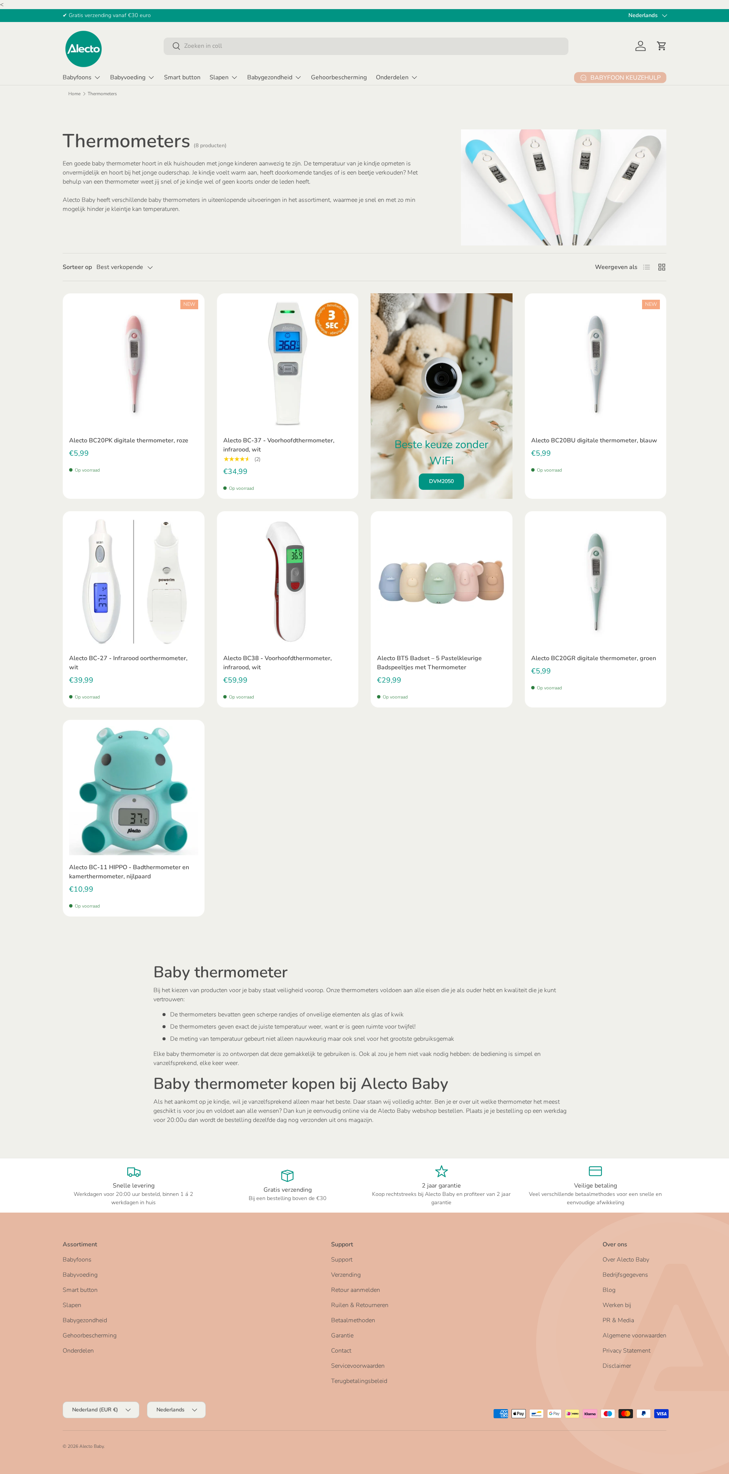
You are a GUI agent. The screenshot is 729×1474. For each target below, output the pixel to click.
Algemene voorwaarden (634, 1335)
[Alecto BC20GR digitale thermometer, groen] (595, 582)
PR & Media (618, 1320)
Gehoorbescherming (339, 77)
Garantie (342, 1335)
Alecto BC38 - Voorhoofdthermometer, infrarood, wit (277, 663)
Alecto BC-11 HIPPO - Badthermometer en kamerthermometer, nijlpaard (129, 872)
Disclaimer (617, 1366)
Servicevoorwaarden (358, 1366)
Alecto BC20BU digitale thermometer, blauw (594, 440)
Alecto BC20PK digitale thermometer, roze (128, 440)
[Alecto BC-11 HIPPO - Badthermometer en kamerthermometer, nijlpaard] (133, 790)
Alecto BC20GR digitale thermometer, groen (593, 658)
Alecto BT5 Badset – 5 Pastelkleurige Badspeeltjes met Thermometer (429, 663)
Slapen (219, 77)
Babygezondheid (269, 77)
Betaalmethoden (353, 1320)
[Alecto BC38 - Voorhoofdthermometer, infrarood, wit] (287, 582)
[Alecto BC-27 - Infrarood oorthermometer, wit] (133, 582)
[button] (661, 46)
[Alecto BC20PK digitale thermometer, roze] (133, 364)
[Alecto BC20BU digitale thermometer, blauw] (595, 364)
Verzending (346, 1275)
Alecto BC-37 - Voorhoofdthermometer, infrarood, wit (279, 445)
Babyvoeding (127, 77)
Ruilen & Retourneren (359, 1305)
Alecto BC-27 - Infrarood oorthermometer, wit (128, 663)
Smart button (182, 77)
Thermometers (102, 93)
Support (341, 1259)
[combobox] (366, 46)
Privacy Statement (626, 1351)
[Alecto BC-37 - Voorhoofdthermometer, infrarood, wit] (287, 364)
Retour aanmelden (355, 1290)
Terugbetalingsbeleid (359, 1381)
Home (74, 93)
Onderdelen (392, 77)
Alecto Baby (91, 1446)
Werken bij (617, 1305)
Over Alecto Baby (626, 1259)
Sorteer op (77, 267)
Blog (609, 1290)
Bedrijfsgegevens (625, 1275)
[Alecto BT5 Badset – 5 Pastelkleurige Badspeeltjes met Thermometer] (441, 582)
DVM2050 (441, 481)
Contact (341, 1351)
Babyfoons (77, 77)
